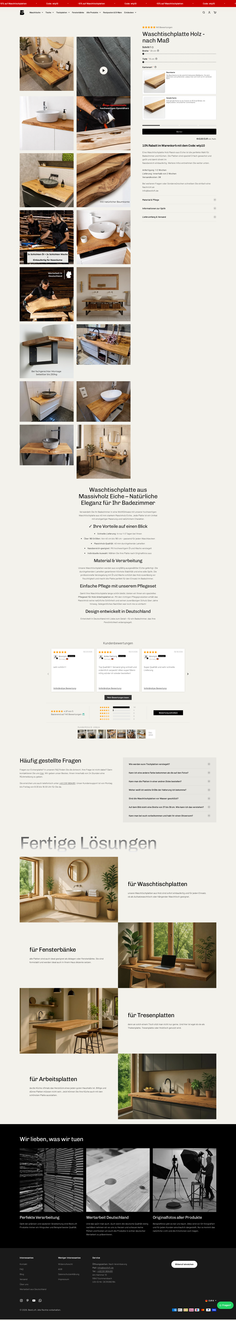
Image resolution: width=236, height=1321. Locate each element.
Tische (48, 12)
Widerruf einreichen (184, 1264)
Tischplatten (61, 12)
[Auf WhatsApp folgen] (40, 1300)
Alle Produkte (92, 12)
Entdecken (129, 12)
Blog (22, 1274)
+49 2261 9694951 (67, 783)
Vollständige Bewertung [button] (64, 688)
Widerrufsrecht (65, 1264)
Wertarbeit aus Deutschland (33, 1289)
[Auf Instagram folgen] (21, 1300)
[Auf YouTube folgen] (34, 1300)
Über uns (24, 1284)
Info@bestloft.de (105, 1267)
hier (42, 773)
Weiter (179, 131)
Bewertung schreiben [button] (168, 713)
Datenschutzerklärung (68, 1274)
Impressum (63, 1279)
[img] (59, 652)
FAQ (21, 1269)
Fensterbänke (78, 12)
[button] (149, 27)
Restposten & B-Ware (112, 12)
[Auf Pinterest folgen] (27, 1300)
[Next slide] (188, 674)
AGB (60, 1269)
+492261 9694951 (105, 1271)
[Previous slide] (48, 674)
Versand (23, 1279)
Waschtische (35, 12)
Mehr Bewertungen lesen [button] (118, 697)
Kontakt (23, 1264)
